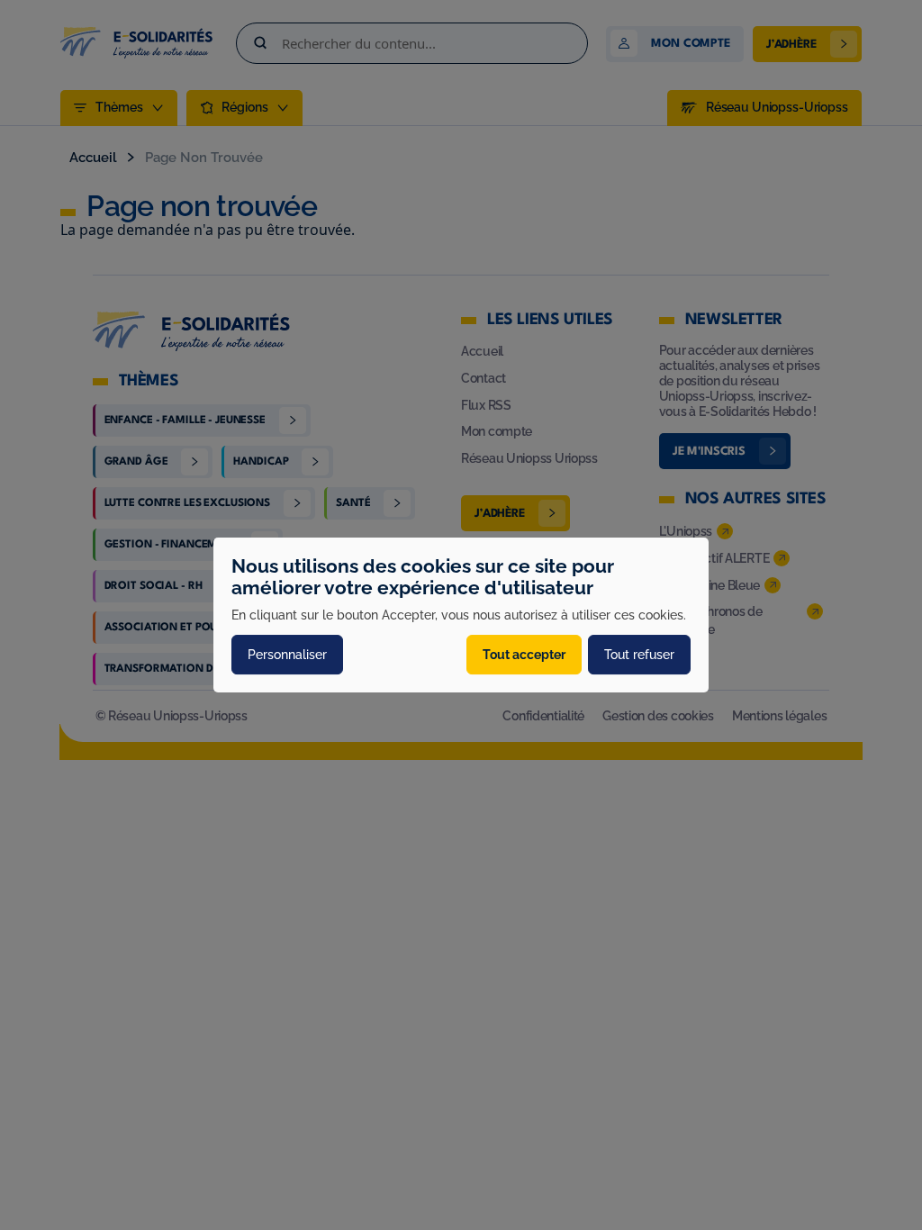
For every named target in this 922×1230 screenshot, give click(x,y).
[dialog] (461, 615)
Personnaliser (287, 654)
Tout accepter (524, 654)
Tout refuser (639, 654)
